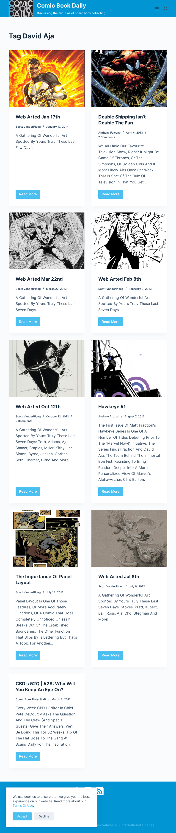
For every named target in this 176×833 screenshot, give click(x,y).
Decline (44, 816)
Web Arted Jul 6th (118, 576)
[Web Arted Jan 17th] (47, 78)
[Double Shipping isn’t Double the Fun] (129, 78)
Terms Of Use (23, 805)
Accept (22, 816)
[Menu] (157, 9)
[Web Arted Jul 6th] (129, 538)
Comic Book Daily (61, 5)
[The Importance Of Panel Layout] (47, 538)
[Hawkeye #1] (129, 368)
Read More (28, 195)
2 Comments (106, 137)
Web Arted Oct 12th (38, 406)
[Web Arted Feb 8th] (129, 240)
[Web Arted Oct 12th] (47, 368)
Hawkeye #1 (112, 406)
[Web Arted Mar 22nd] (47, 240)
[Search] (165, 8)
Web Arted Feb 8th (119, 279)
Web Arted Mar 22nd (39, 279)
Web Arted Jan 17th (38, 117)
